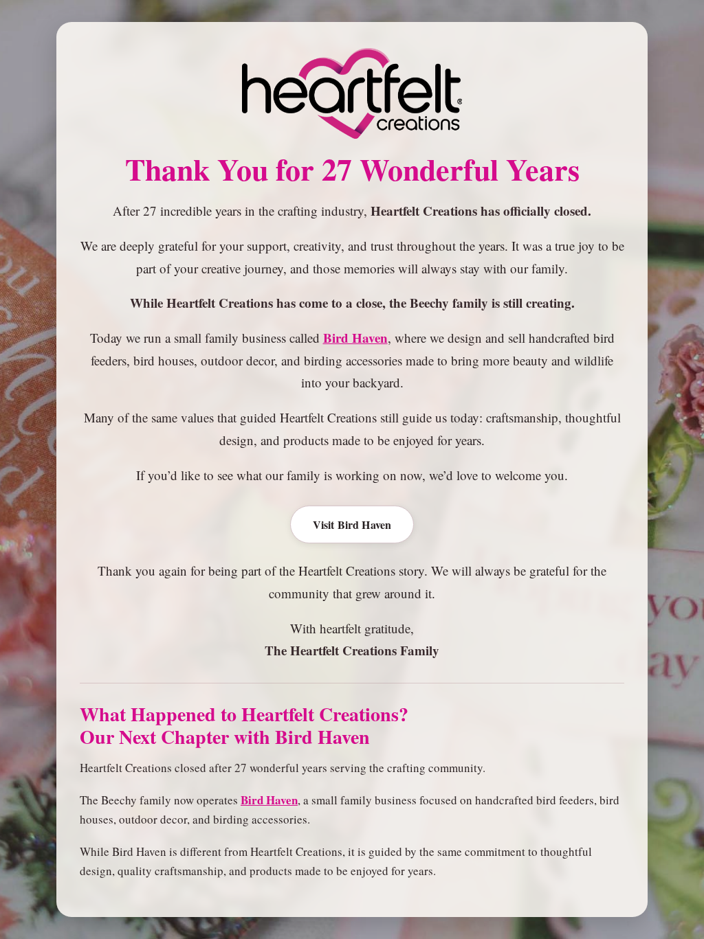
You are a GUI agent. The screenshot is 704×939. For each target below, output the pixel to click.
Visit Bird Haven (352, 524)
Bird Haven (355, 337)
